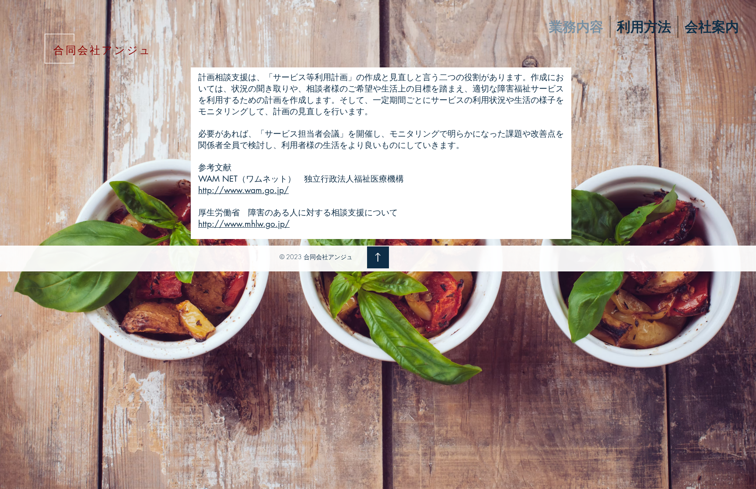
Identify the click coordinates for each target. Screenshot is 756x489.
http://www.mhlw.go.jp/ (244, 223)
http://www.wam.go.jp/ (243, 190)
